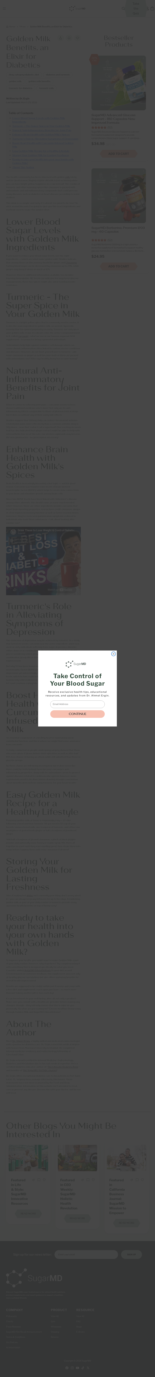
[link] (76, 664)
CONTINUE (77, 714)
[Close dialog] (113, 654)
